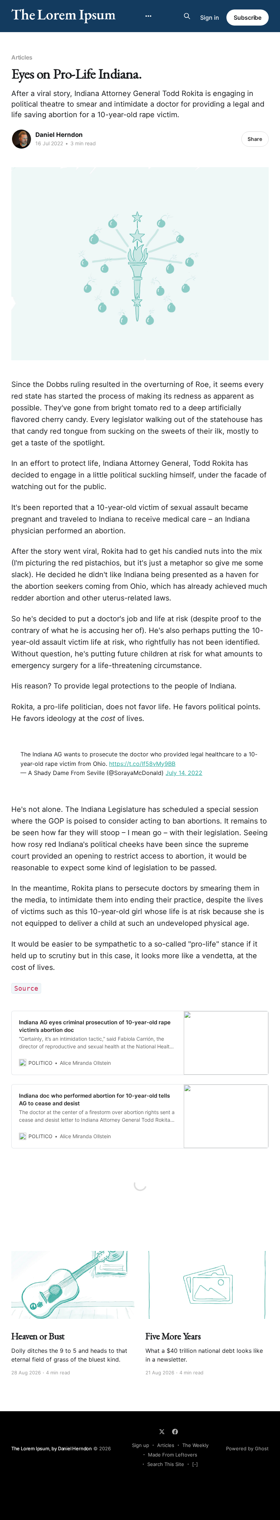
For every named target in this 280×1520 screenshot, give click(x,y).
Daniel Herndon (59, 134)
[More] (148, 16)
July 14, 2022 (184, 772)
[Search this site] (187, 16)
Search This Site (165, 1464)
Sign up (140, 1445)
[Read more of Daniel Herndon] (21, 139)
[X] (162, 1432)
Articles (21, 57)
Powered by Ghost (247, 1448)
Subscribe (247, 17)
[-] (195, 1464)
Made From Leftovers (172, 1455)
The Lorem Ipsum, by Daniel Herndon (51, 1448)
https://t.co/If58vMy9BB (142, 763)
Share (255, 139)
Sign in (209, 17)
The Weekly (195, 1445)
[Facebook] (175, 1432)
